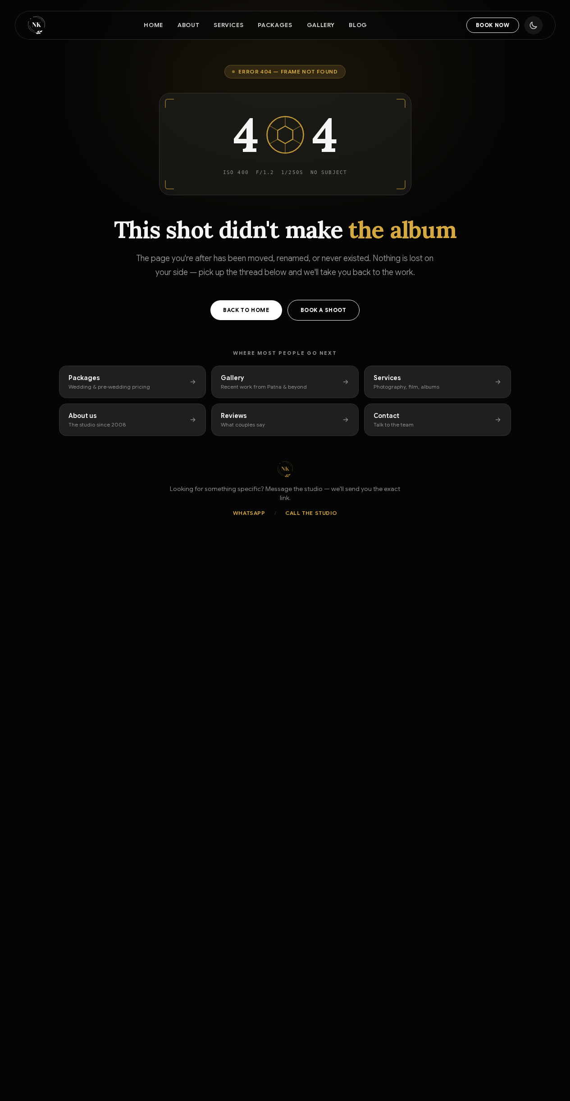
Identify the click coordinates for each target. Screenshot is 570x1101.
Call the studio (311, 512)
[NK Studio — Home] (36, 25)
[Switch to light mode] (533, 25)
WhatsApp (249, 512)
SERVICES (228, 25)
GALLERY (321, 25)
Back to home (246, 310)
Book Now (493, 25)
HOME (153, 25)
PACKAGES (275, 25)
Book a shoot (324, 310)
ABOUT (188, 25)
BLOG (358, 25)
